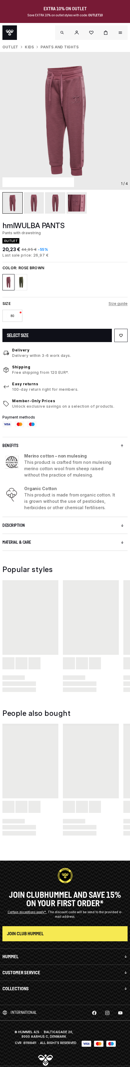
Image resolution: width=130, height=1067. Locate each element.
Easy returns (25, 384)
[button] (77, 32)
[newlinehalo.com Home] (9, 32)
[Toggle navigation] (62, 32)
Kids (29, 47)
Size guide (118, 303)
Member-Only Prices (33, 401)
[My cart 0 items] (106, 32)
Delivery (20, 350)
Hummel (10, 956)
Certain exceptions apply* (27, 912)
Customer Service (21, 972)
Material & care (16, 542)
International (24, 1012)
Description (13, 525)
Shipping (21, 367)
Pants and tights (60, 47)
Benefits (10, 445)
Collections (15, 988)
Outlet (10, 47)
